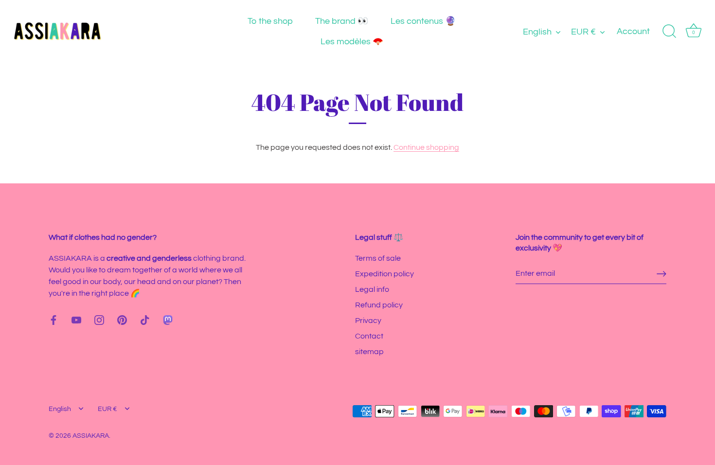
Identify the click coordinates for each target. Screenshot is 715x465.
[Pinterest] (122, 319)
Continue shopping (426, 147)
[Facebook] (53, 319)
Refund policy (379, 305)
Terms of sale (378, 258)
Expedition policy (384, 274)
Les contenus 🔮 (423, 21)
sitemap (369, 352)
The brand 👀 (341, 21)
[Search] (669, 31)
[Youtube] (76, 319)
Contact (369, 336)
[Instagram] (99, 319)
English (537, 31)
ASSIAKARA (90, 435)
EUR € (583, 31)
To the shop (270, 21)
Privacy (368, 320)
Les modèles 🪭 (352, 41)
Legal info (372, 289)
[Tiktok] (145, 319)
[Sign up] (661, 274)
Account (633, 31)
